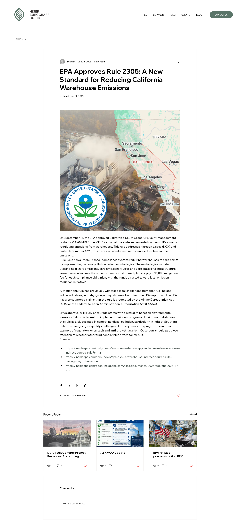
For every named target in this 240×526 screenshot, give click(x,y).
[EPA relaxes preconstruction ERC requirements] (173, 433)
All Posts (20, 39)
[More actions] (178, 62)
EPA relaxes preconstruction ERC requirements (168, 454)
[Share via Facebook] (61, 385)
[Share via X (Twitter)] (69, 385)
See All (193, 413)
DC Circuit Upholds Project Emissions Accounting (66, 454)
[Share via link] (85, 385)
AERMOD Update (112, 452)
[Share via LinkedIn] (77, 385)
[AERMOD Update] (120, 433)
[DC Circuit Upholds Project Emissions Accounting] (67, 433)
